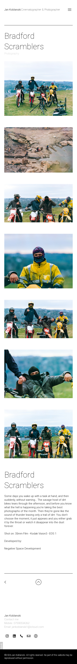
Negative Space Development (23, 548)
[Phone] (21, 636)
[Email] (29, 636)
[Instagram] (7, 636)
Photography (11, 53)
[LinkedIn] (14, 636)
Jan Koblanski (12, 615)
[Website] (36, 636)
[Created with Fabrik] (1, 646)
